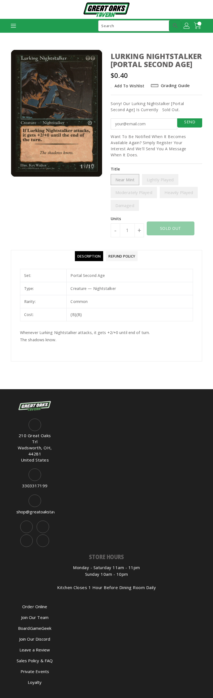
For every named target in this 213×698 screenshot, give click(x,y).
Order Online (34, 606)
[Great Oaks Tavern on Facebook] (26, 527)
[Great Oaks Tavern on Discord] (43, 540)
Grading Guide (175, 85)
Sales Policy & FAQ (35, 660)
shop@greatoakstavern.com (34, 511)
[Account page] (186, 25)
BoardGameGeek (34, 628)
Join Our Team (35, 617)
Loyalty (35, 682)
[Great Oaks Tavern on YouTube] (26, 540)
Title (115, 169)
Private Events (35, 671)
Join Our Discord (34, 639)
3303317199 (34, 485)
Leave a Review (34, 650)
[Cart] (198, 25)
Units (116, 219)
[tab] (89, 256)
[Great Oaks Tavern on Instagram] (43, 527)
